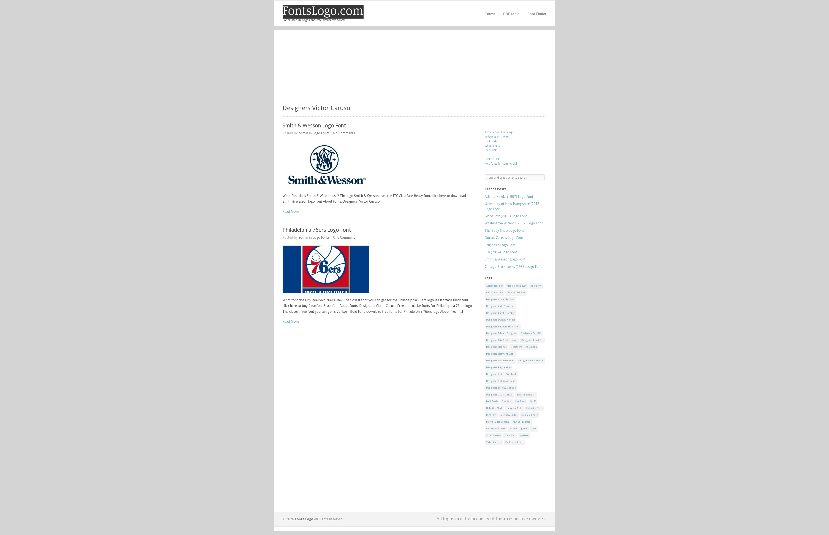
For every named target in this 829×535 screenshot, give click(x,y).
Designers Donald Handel (500, 319)
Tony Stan (510, 435)
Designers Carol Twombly (500, 313)
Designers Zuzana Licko (499, 394)
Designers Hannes (496, 347)
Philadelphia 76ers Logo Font (317, 230)
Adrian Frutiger (494, 285)
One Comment (344, 237)
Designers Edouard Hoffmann (502, 326)
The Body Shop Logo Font (504, 231)
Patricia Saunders (495, 428)
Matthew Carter (508, 415)
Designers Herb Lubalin (524, 347)
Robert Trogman (518, 428)
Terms (490, 14)
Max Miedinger (529, 415)
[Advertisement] (414, 69)
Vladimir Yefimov (514, 442)
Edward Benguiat (526, 394)
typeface (523, 435)
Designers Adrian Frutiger (500, 299)
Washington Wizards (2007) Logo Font (514, 223)
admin (303, 133)
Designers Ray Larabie (498, 367)
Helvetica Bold (514, 408)
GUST (533, 401)
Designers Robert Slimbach (501, 374)
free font (506, 401)
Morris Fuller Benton (497, 422)
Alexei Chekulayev (516, 285)
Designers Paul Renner (531, 360)
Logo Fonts (321, 133)
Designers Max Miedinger (500, 360)
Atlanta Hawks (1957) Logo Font (509, 197)
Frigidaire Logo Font (500, 245)
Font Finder (536, 14)
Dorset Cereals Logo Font (504, 238)
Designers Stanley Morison (501, 387)
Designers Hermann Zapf (500, 353)
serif (534, 428)
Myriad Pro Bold (521, 422)
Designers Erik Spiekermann (501, 340)
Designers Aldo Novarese (500, 306)
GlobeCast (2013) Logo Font (506, 216)
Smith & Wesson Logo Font (314, 125)
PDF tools (511, 14)
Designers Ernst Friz (532, 340)
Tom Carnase (493, 435)
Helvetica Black (494, 408)
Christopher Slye (516, 292)
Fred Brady (492, 401)
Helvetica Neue (534, 408)
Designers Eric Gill (531, 333)
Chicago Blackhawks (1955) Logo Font (513, 267)
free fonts (520, 401)
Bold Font (535, 285)
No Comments (344, 133)
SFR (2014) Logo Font (501, 252)
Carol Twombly (494, 292)
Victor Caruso (493, 442)
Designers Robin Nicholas (500, 381)
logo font (491, 415)
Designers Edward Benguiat (501, 333)
